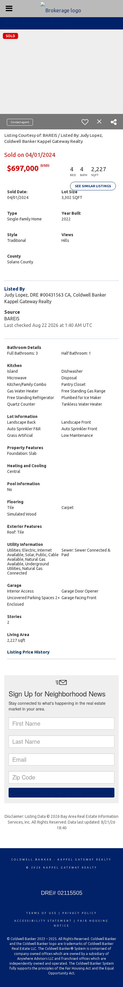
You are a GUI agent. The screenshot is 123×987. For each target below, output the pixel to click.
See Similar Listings (93, 186)
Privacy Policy (79, 913)
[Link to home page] (61, 8)
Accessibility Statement (43, 920)
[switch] (85, 122)
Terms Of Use (41, 913)
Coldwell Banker (31, 859)
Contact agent (20, 122)
